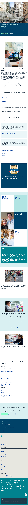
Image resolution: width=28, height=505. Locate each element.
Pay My (2, 449)
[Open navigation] (26, 1)
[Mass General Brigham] (4, 1)
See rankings (4, 185)
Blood (4, 153)
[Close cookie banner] (24, 500)
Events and (4, 456)
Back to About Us (4, 3)
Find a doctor (11, 33)
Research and (5, 378)
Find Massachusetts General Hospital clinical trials (9, 327)
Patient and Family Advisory (7, 371)
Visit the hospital (4, 33)
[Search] (24, 1)
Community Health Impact (6, 382)
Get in (3, 451)
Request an (5, 453)
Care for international (6, 368)
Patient (3, 439)
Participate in (4, 454)
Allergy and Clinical (7, 150)
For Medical (5, 457)
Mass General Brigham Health (7, 444)
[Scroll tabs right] (27, 38)
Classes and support (5, 390)
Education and (5, 442)
